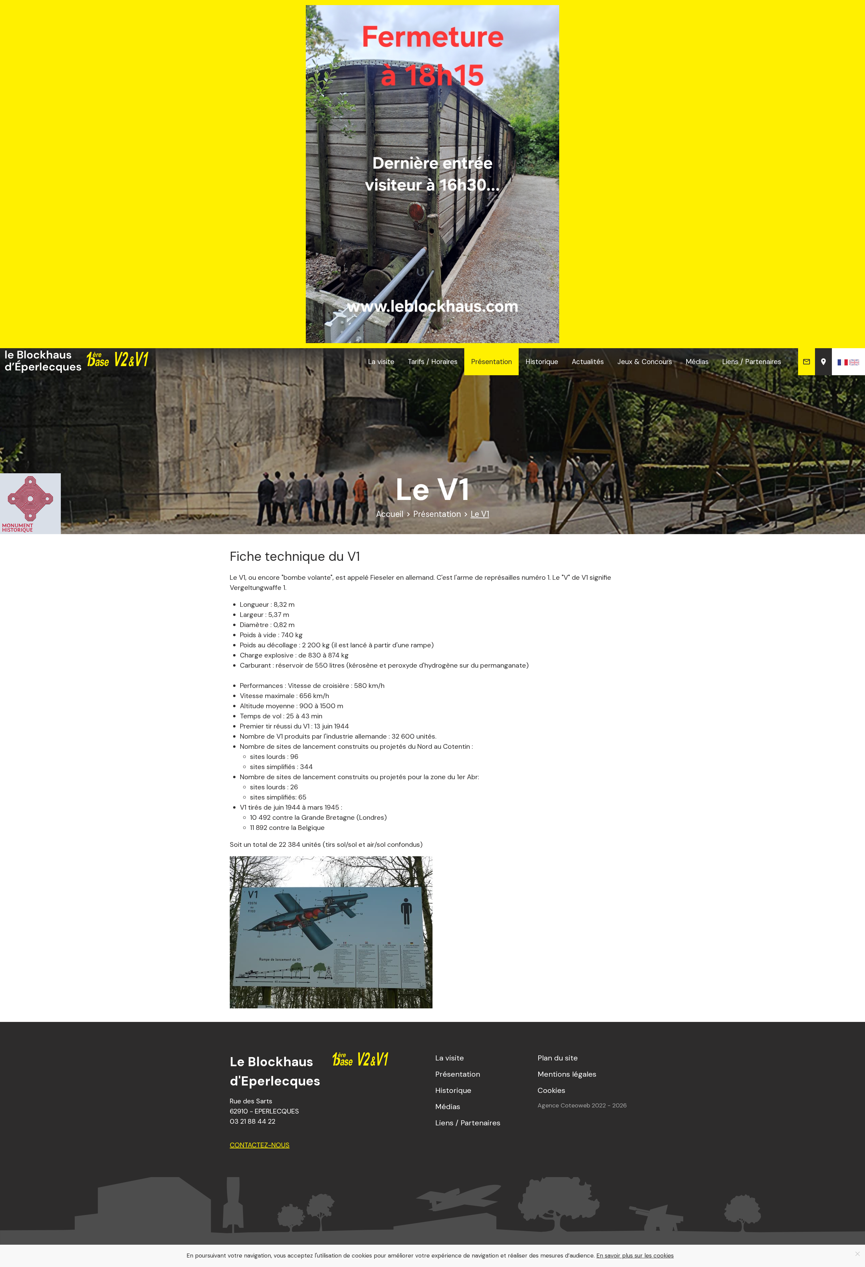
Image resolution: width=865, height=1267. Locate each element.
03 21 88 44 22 (252, 1121)
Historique (541, 361)
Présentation (491, 361)
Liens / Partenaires (751, 361)
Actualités (588, 361)
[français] (843, 362)
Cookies (551, 1090)
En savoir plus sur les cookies (635, 1255)
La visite (381, 361)
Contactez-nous (260, 1145)
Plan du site (558, 1058)
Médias (697, 361)
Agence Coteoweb (564, 1105)
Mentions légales (567, 1074)
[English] (854, 362)
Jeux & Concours (644, 361)
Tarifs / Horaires (433, 361)
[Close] (857, 1253)
